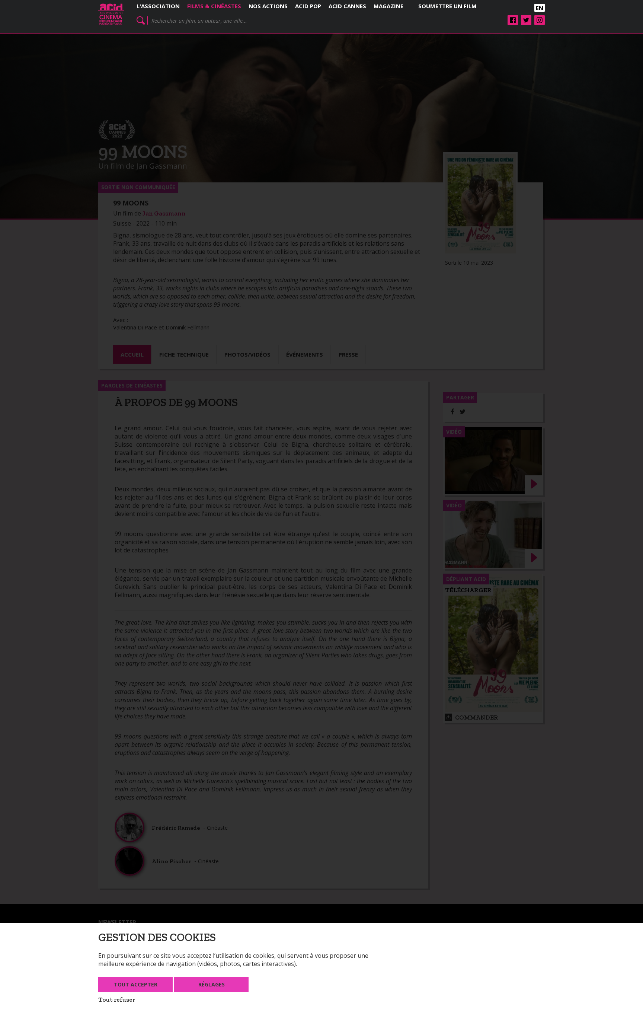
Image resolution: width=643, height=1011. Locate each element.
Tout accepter (135, 984)
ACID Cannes (347, 6)
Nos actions (268, 6)
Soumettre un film (447, 6)
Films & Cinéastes (214, 6)
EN (539, 8)
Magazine (388, 6)
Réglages (211, 984)
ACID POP (308, 6)
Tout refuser (116, 999)
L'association (158, 6)
